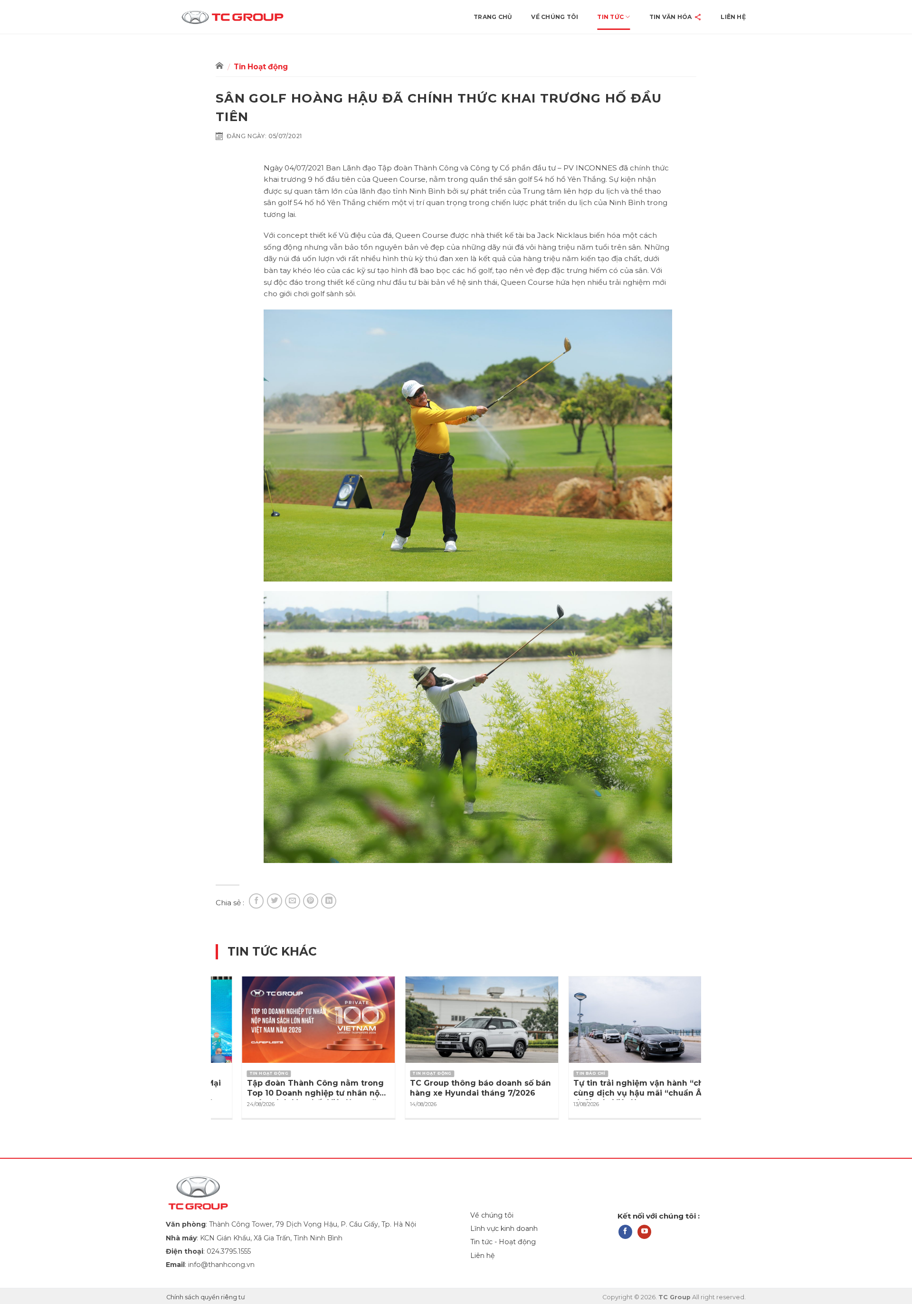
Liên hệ (733, 16)
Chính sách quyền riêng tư (205, 1297)
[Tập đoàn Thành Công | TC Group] (248, 17)
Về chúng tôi (554, 16)
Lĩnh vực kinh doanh (504, 1228)
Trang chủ (493, 16)
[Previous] (205, 1028)
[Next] (706, 1028)
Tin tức (610, 16)
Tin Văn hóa (670, 16)
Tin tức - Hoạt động (503, 1242)
